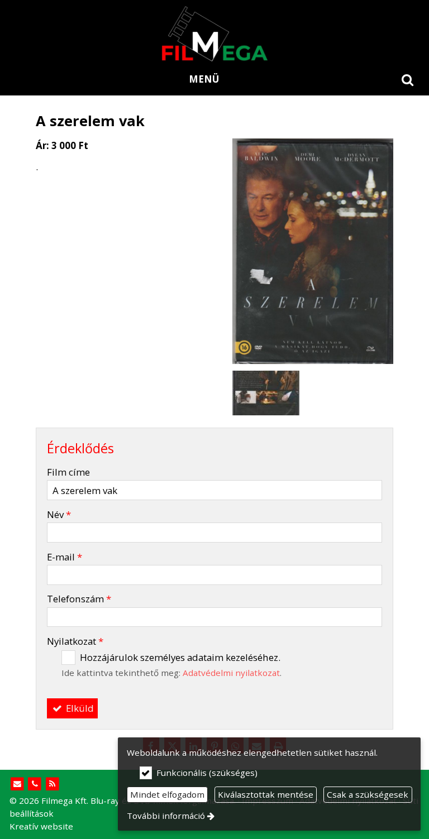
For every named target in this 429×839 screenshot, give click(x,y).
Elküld (79, 708)
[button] (407, 79)
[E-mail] (17, 784)
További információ (166, 815)
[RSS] (52, 784)
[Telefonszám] (34, 784)
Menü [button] (204, 79)
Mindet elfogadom (167, 794)
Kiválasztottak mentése (265, 794)
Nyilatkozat (75, 641)
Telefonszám (79, 598)
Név (59, 514)
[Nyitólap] (214, 33)
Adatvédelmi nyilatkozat (231, 672)
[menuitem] (407, 79)
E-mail (64, 556)
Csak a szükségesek (367, 794)
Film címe (68, 472)
